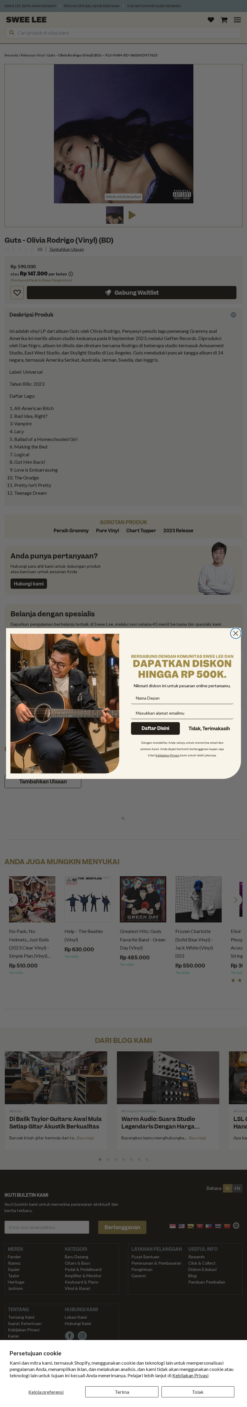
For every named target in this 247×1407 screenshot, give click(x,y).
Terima (122, 1392)
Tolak (198, 1392)
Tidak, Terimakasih (209, 729)
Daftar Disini (155, 728)
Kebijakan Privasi (190, 1375)
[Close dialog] (235, 633)
